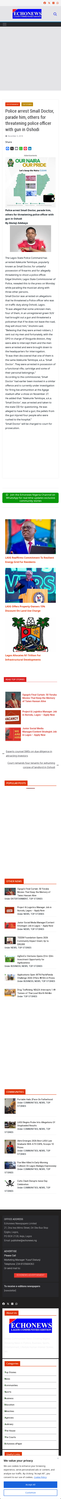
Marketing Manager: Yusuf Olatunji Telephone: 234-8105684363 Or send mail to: (22, 1260)
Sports (8, 1392)
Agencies (9, 1417)
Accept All (30, 1484)
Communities (11, 1385)
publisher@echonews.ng (24, 1240)
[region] (30, 1477)
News (7, 1379)
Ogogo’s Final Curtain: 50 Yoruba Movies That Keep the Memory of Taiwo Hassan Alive (39, 698)
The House (10, 1430)
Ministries (9, 1411)
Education (9, 1404)
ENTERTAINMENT (13, 104)
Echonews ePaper (13, 1443)
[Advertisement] (30, 58)
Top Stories (10, 1372)
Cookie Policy (40, 1477)
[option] (30, 716)
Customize (30, 1492)
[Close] (58, 1458)
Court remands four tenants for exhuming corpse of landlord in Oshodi (31, 765)
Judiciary (9, 1424)
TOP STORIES (27, 104)
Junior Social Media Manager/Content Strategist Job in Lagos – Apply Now (39, 731)
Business (9, 1398)
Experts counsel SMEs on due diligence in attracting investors (29, 753)
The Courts (10, 1437)
